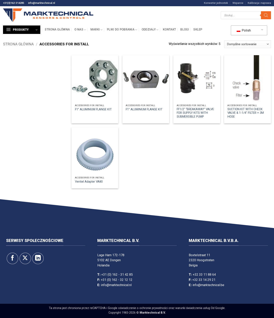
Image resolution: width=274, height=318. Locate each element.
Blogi (184, 29)
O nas (78, 29)
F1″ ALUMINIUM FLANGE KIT (144, 109)
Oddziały (149, 29)
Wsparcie (237, 2)
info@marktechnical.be (208, 285)
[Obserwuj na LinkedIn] (38, 258)
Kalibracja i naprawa (259, 2)
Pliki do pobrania (120, 29)
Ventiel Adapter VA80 (89, 181)
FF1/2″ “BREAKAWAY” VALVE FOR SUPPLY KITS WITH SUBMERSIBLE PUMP (195, 113)
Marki (95, 29)
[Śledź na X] (25, 258)
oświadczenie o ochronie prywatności (143, 308)
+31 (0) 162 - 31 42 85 (117, 274)
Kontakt (169, 29)
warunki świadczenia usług (192, 308)
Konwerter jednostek (216, 2)
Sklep (197, 29)
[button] (21, 29)
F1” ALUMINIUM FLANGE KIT (93, 109)
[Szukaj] (266, 15)
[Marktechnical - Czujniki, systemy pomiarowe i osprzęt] (48, 15)
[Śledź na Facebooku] (12, 258)
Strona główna (57, 29)
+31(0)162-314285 (13, 2)
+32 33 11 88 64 (204, 274)
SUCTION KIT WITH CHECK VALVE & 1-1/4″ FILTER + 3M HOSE (245, 113)
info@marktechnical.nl (41, 2)
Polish (246, 30)
